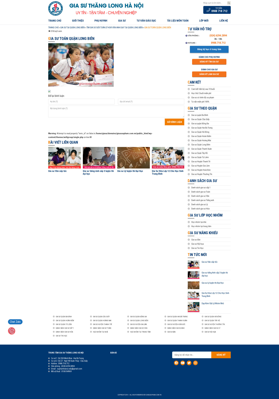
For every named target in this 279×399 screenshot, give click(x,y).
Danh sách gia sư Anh (176, 328)
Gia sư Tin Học (197, 248)
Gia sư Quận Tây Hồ (199, 153)
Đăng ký (221, 354)
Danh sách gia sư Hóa (200, 208)
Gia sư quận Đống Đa (200, 123)
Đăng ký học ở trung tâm (209, 49)
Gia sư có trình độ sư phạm (202, 97)
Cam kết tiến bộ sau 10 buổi (203, 89)
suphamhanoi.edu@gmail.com (69, 369)
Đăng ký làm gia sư (209, 74)
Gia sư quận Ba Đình (199, 115)
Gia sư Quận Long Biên (200, 144)
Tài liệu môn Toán (177, 20)
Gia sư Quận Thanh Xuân (201, 149)
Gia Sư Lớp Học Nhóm (205, 215)
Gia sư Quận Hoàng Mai (201, 140)
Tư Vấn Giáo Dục (146, 20)
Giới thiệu (78, 20)
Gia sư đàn (195, 239)
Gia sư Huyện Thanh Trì (200, 161)
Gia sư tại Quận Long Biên (72, 27)
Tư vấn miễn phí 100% (200, 101)
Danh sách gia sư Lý (199, 204)
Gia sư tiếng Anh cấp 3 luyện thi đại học (98, 172)
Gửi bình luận (174, 122)
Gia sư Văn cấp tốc (57, 171)
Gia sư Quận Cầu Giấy (200, 119)
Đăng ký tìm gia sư (209, 61)
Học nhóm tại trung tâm (201, 226)
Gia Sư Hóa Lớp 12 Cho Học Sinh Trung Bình (167, 172)
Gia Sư (122, 20)
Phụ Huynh (100, 20)
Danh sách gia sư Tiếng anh (202, 200)
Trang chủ (54, 20)
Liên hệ (223, 20)
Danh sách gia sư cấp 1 (201, 187)
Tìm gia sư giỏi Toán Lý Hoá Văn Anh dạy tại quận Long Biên (114, 27)
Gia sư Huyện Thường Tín (201, 174)
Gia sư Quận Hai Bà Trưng (201, 127)
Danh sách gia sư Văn (200, 196)
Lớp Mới (204, 20)
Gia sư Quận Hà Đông (200, 132)
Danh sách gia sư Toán (200, 191)
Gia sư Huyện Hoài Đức (201, 170)
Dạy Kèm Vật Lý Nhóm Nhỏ (213, 303)
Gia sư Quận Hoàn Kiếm (201, 136)
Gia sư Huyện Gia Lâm (200, 165)
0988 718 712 (219, 11)
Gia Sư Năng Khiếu (203, 233)
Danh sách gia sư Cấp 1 (65, 328)
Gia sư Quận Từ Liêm (200, 157)
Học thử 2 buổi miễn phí (201, 93)
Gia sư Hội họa (197, 244)
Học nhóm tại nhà (198, 222)
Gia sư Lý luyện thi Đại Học (130, 171)
